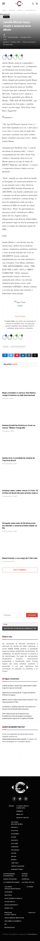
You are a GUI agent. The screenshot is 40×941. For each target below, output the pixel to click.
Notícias (14, 822)
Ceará (13, 853)
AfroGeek (8, 892)
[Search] (36, 3)
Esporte (14, 840)
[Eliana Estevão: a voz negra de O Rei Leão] (20, 545)
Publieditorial (17, 869)
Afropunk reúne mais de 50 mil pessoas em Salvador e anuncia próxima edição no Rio (19, 525)
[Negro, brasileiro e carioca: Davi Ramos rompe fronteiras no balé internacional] (20, 380)
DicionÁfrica (8, 876)
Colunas (8, 887)
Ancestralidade (10, 879)
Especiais (8, 912)
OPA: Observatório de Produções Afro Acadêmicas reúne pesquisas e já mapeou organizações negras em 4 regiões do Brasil (17, 716)
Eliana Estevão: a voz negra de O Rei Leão (19, 558)
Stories (30, 887)
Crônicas (25, 879)
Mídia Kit (20, 814)
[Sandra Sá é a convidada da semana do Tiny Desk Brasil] (20, 445)
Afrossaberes (9, 874)
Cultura (14, 843)
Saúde (13, 837)
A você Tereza (10, 914)
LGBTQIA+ (15, 863)
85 (5, 924)
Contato (32, 912)
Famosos (14, 847)
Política (14, 830)
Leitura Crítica (28, 882)
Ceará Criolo (14, 37)
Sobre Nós (20, 808)
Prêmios (19, 811)
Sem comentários (30, 42)
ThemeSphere (32, 934)
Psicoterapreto (11, 905)
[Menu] (3, 3)
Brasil (14, 856)
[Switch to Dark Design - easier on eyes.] (33, 4)
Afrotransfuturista (13, 898)
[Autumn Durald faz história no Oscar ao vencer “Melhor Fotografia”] (20, 412)
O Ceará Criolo (22, 806)
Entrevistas (9, 927)
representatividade (18, 346)
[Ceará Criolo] (19, 3)
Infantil (14, 827)
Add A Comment (20, 570)
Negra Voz (9, 908)
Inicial (11, 806)
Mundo (6, 16)
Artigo (24, 876)
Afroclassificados (12, 889)
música (5, 346)
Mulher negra (17, 824)
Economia (15, 834)
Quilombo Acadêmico (12, 921)
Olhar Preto (10, 901)
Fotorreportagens (11, 882)
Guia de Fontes (22, 817)
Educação (15, 850)
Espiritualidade (17, 866)
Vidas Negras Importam (14, 918)
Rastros (8, 895)
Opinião (25, 874)
